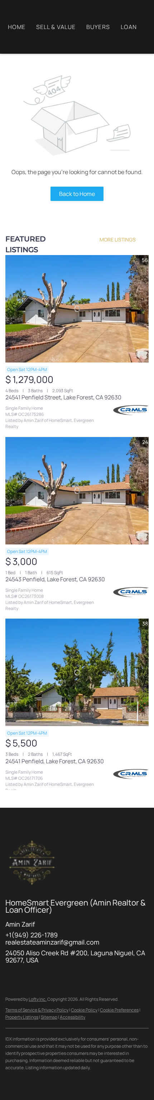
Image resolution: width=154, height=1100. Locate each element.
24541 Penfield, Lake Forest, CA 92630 (54, 761)
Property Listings (21, 1017)
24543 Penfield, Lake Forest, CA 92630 (55, 579)
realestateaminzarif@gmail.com (52, 942)
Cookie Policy (84, 1010)
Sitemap (49, 1017)
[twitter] (39, 976)
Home (16, 27)
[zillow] (53, 976)
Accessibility (72, 1017)
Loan (129, 27)
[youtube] (96, 976)
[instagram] (82, 976)
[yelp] (68, 976)
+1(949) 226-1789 (31, 935)
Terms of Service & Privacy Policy (36, 1010)
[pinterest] (111, 976)
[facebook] (10, 976)
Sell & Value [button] (56, 27)
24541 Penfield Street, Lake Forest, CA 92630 (63, 397)
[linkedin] (25, 976)
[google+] (125, 976)
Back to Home (77, 194)
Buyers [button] (98, 27)
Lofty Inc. (38, 999)
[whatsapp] (139, 976)
